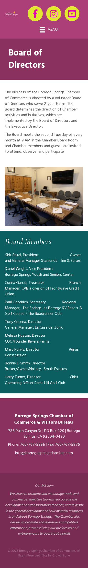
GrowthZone (61, 555)
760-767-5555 (32, 445)
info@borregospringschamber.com (44, 453)
